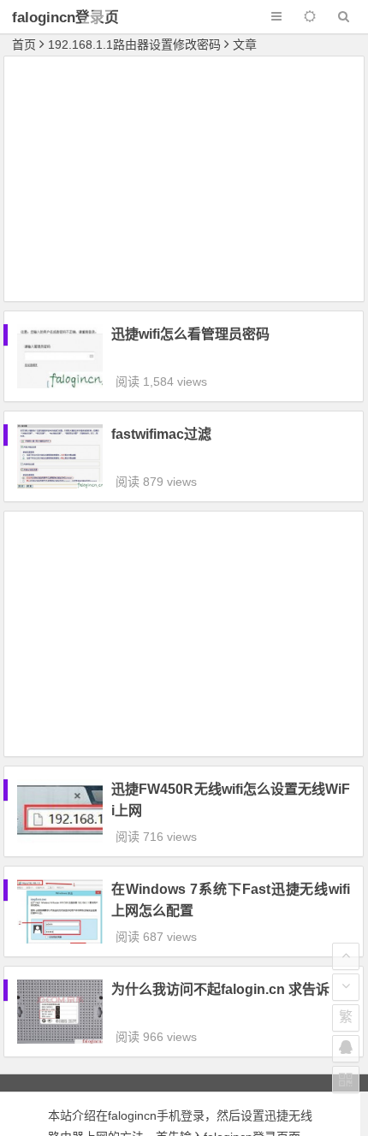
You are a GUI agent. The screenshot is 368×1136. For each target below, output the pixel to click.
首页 (24, 44)
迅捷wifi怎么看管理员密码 (190, 334)
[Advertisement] (183, 181)
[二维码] (345, 1079)
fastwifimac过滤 (161, 434)
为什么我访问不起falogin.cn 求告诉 (220, 989)
